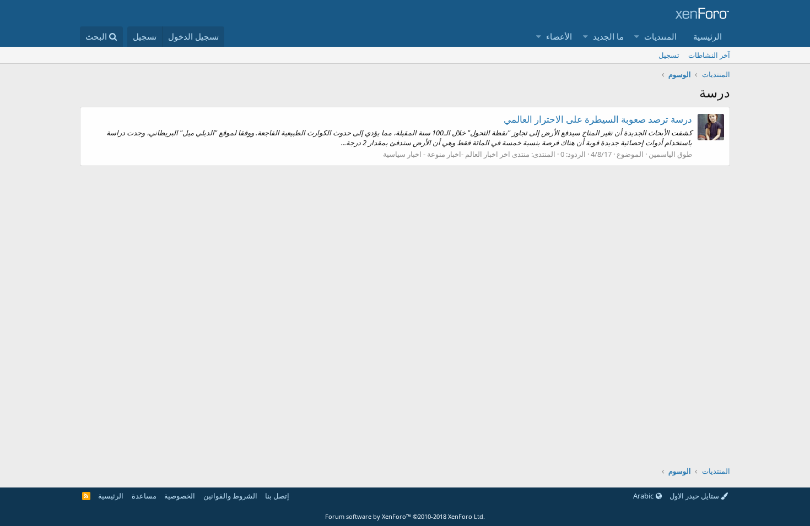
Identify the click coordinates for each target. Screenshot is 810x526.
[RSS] (86, 496)
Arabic (644, 496)
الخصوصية (179, 496)
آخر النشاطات (709, 55)
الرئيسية (707, 36)
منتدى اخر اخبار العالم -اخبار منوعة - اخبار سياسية (456, 154)
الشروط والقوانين (230, 496)
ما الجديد (608, 36)
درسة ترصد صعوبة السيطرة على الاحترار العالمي (598, 119)
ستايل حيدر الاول (695, 496)
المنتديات (660, 36)
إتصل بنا (277, 496)
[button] (637, 36)
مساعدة (144, 496)
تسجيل (668, 55)
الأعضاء (559, 36)
